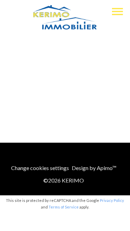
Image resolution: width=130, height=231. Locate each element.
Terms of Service (64, 207)
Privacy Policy (112, 200)
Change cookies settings (40, 168)
